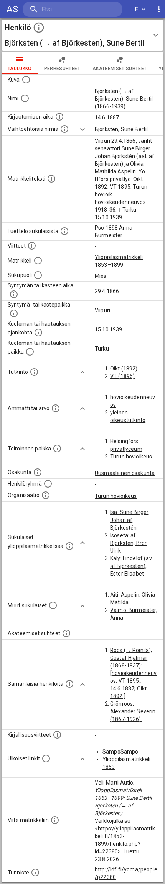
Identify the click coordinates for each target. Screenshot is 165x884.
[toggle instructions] (39, 27)
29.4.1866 (107, 291)
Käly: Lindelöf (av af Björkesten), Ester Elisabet (131, 566)
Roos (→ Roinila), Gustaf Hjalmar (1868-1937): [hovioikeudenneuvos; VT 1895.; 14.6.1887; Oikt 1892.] (133, 673)
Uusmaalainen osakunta (125, 473)
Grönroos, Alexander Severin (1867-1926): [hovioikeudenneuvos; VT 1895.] (133, 719)
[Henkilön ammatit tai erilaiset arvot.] (56, 408)
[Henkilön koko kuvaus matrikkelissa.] (51, 179)
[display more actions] (159, 9)
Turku (102, 349)
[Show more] (82, 129)
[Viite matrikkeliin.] (55, 820)
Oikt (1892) (124, 368)
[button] (82, 35)
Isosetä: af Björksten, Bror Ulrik (128, 543)
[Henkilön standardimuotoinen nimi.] (25, 98)
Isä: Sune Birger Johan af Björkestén (129, 519)
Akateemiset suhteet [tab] (119, 68)
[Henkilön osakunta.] (37, 472)
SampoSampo (120, 752)
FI (137, 9)
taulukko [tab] (20, 68)
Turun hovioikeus (131, 456)
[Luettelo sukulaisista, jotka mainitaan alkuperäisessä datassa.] (64, 231)
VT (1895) (122, 376)
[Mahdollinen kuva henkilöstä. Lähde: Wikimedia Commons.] (26, 79)
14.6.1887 (107, 117)
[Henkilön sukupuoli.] (38, 275)
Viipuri (102, 310)
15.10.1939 (108, 329)
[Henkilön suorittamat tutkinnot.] (34, 372)
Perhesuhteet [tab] (62, 68)
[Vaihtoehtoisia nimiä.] (64, 129)
